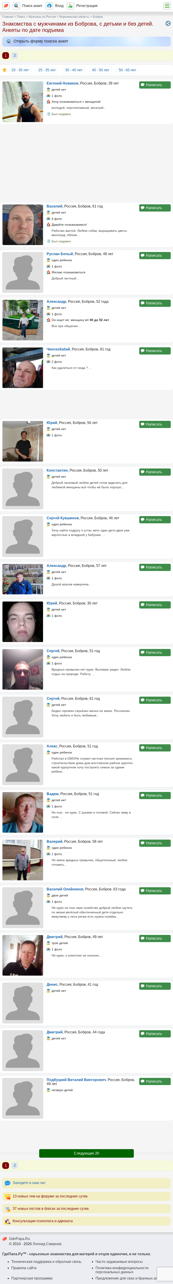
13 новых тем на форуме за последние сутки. (50, 1196)
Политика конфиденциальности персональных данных (122, 1270)
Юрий (52, 423)
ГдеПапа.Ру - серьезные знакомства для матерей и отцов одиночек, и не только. (76, 1254)
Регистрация (87, 6)
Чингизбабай (58, 349)
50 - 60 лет (127, 70)
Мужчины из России (42, 16)
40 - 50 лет (100, 70)
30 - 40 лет (73, 70)
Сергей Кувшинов (63, 518)
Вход (59, 6)
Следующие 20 (86, 1153)
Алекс (52, 746)
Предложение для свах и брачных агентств (132, 1278)
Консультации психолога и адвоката (43, 1221)
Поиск (21, 16)
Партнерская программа (31, 1278)
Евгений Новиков (62, 83)
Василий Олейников (65, 889)
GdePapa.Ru (19, 1239)
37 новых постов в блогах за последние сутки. (51, 1208)
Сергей (53, 651)
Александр (56, 301)
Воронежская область (74, 16)
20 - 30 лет (20, 70)
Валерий (54, 841)
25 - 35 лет (47, 70)
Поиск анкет (32, 6)
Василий (54, 206)
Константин (57, 470)
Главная (7, 16)
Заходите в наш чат (29, 1183)
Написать (154, 85)
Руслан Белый (60, 254)
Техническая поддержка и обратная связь (46, 1262)
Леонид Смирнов (47, 1244)
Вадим (53, 794)
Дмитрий (55, 937)
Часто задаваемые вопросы (119, 1262)
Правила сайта (23, 1268)
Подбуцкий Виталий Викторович (76, 1080)
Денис (52, 984)
